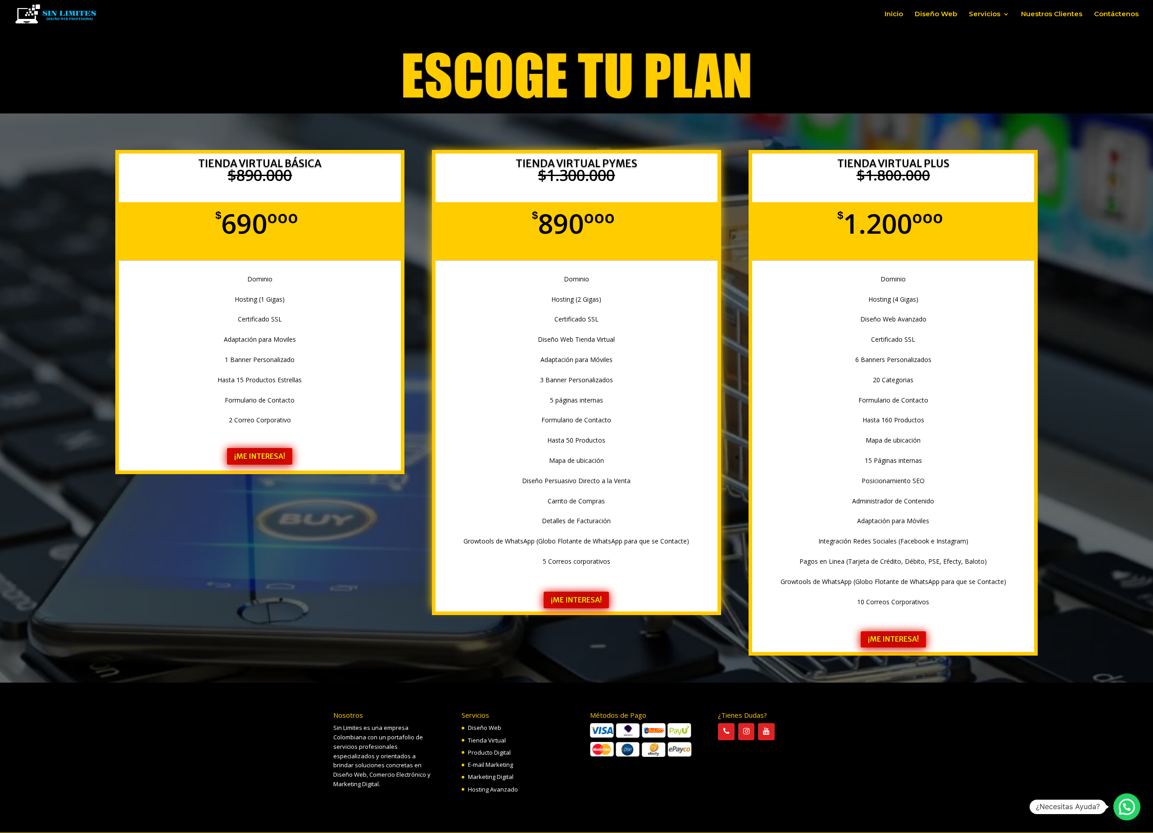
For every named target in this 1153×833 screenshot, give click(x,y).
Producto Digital (489, 752)
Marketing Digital (490, 777)
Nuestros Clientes (1051, 14)
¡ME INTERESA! (259, 456)
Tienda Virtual (487, 740)
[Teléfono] (726, 731)
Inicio (894, 14)
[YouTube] (766, 731)
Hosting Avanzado (493, 789)
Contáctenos (1116, 14)
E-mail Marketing (490, 765)
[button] (1126, 806)
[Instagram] (746, 731)
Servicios (984, 14)
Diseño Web (936, 14)
